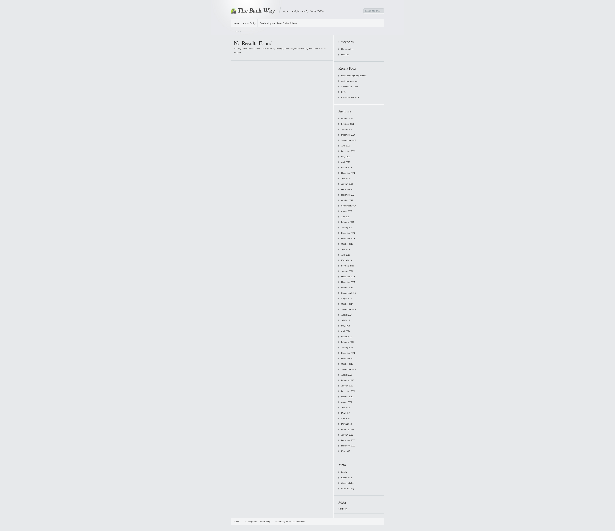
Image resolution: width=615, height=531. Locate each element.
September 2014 (348, 309)
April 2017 (345, 217)
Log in (344, 472)
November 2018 (348, 173)
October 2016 (347, 244)
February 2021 (347, 124)
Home (236, 23)
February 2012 (347, 429)
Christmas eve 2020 (350, 97)
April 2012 (345, 418)
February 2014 (347, 342)
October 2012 (347, 397)
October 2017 (347, 200)
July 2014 (345, 320)
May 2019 (345, 157)
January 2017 (347, 228)
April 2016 (345, 255)
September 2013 (348, 369)
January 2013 (347, 386)
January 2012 (347, 435)
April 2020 (345, 146)
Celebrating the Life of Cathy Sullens (278, 23)
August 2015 (346, 298)
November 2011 (348, 446)
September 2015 (348, 293)
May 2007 (345, 451)
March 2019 (346, 168)
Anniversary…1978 (349, 87)
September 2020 (348, 140)
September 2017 (348, 206)
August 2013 (346, 375)
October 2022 (347, 118)
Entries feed (346, 478)
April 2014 (345, 331)
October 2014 (347, 304)
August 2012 (346, 402)
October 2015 (347, 288)
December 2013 (348, 353)
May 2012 (345, 413)
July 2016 (345, 249)
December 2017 (348, 189)
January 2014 (347, 348)
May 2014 (345, 326)
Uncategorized (347, 49)
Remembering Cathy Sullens (353, 76)
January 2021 (347, 129)
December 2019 (348, 151)
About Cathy (249, 23)
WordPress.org (347, 489)
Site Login (342, 509)
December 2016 (348, 233)
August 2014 (346, 315)
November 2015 (348, 282)
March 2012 (346, 424)
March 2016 (346, 260)
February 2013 (347, 380)
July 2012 (345, 408)
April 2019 (345, 162)
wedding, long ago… (350, 81)
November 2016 (348, 238)
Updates (345, 55)
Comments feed (348, 483)
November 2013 (348, 358)
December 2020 (348, 135)
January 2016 (347, 271)
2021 (343, 92)
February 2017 (347, 222)
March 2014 (346, 337)
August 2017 (346, 211)
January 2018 (347, 184)
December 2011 (348, 440)
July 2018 (345, 178)
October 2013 (347, 364)
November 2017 (348, 195)
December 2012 (348, 391)
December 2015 (348, 277)
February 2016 (347, 266)
